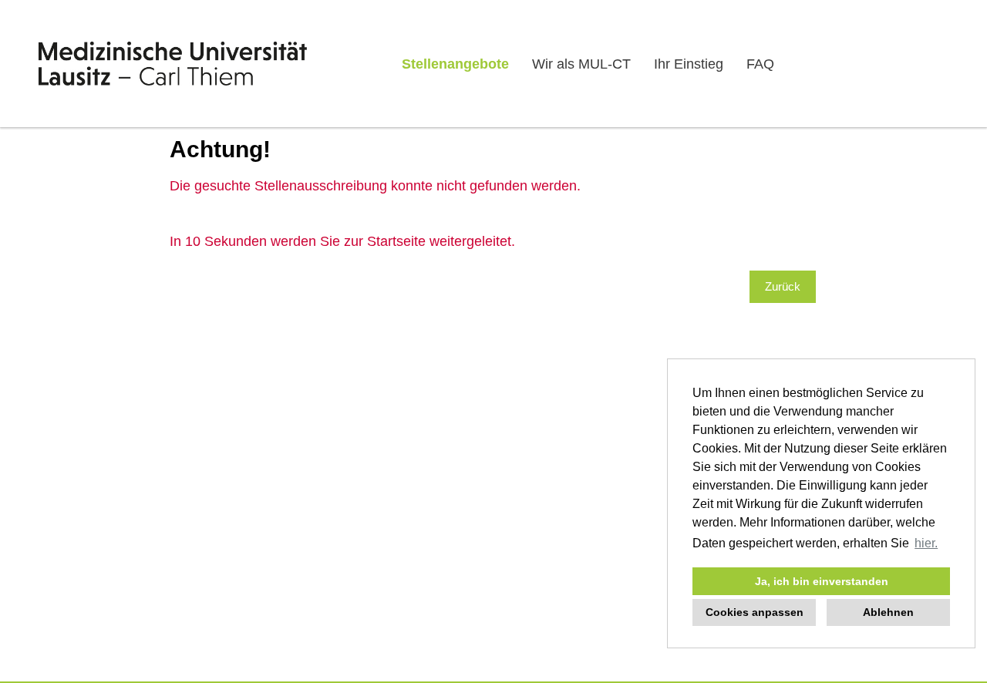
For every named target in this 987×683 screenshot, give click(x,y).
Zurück (782, 286)
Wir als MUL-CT (581, 64)
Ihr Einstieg (688, 64)
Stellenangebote (455, 64)
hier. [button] (926, 543)
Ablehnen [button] (888, 612)
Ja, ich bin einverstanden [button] (821, 581)
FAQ (760, 64)
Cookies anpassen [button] (754, 612)
